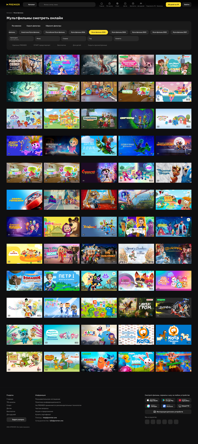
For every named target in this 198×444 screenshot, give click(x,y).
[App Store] (152, 400)
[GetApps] (152, 406)
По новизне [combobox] (16, 26)
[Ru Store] (168, 406)
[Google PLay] (168, 400)
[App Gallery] (184, 400)
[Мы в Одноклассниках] (158, 422)
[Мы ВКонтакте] (153, 422)
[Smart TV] (184, 406)
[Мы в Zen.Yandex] (164, 422)
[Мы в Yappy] (176, 422)
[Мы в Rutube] (170, 422)
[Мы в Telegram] (147, 422)
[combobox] (21, 38)
